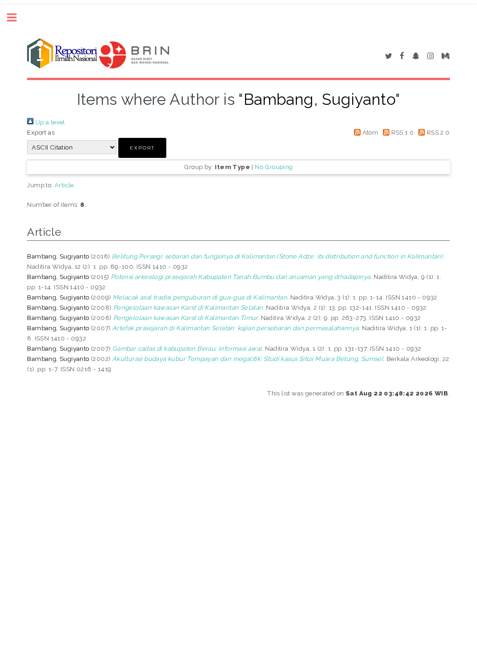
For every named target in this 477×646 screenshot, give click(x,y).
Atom (369, 132)
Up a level (49, 122)
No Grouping (274, 166)
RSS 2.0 (437, 132)
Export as (41, 132)
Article (64, 185)
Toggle (17, 17)
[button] (142, 148)
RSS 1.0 (401, 132)
